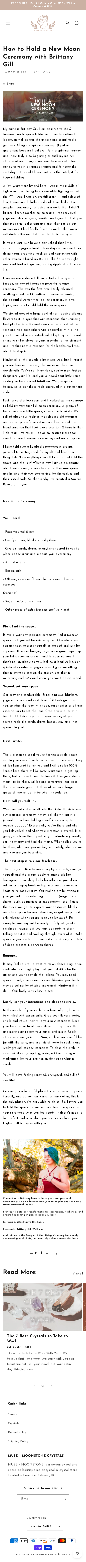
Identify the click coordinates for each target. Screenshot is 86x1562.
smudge (15, 705)
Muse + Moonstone (37, 1555)
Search (12, 1414)
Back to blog (46, 1253)
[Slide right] (51, 1386)
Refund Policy (17, 1432)
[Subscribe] (64, 1499)
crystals (34, 716)
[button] (8, 22)
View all (78, 1273)
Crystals (13, 1423)
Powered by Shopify (59, 1555)
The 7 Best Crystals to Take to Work (37, 1338)
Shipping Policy (18, 1441)
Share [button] (11, 83)
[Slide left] (34, 1386)
